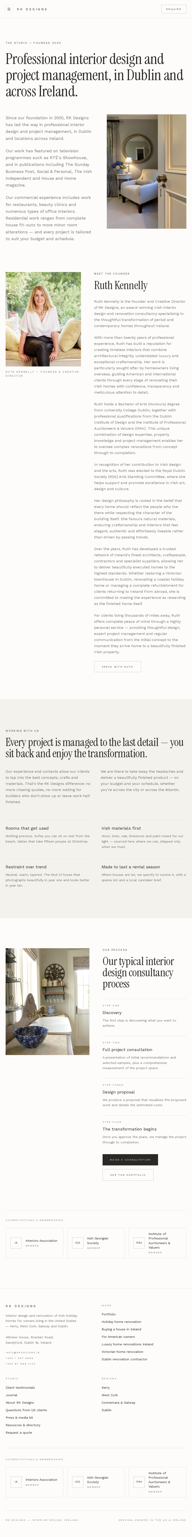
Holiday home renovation (121, 1322)
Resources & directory (23, 1425)
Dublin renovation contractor (124, 1359)
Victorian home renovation (122, 1352)
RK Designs (32, 9)
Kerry (106, 1387)
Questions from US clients (26, 1410)
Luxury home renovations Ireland (127, 1344)
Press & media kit (19, 1417)
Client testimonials (20, 1387)
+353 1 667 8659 (19, 1358)
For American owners (118, 1337)
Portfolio (109, 1314)
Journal (11, 1395)
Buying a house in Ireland (121, 1329)
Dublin (106, 1410)
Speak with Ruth (117, 666)
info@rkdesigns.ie (23, 1352)
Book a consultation (130, 1159)
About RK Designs (20, 1402)
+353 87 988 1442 (21, 1363)
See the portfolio (128, 1174)
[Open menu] (9, 9)
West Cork (110, 1395)
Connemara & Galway (118, 1402)
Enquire (173, 9)
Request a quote (19, 1432)
